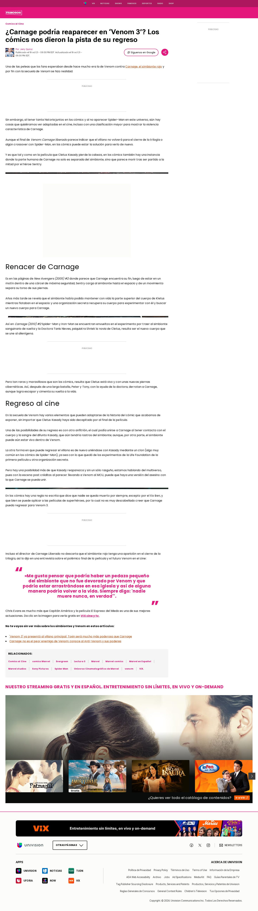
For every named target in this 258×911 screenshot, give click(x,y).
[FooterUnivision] (30, 845)
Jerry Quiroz (26, 49)
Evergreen (62, 661)
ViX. (141, 668)
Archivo (157, 877)
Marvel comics (114, 661)
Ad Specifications (181, 877)
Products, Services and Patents (172, 884)
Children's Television (195, 891)
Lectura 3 (79, 661)
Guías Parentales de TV (226, 877)
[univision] (13, 12)
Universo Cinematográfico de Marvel (96, 668)
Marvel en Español (140, 661)
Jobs (167, 877)
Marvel (95, 661)
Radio (160, 3)
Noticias (104, 3)
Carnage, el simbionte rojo (143, 67)
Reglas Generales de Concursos (137, 891)
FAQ (209, 877)
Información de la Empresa (224, 870)
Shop (171, 3)
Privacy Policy (161, 870)
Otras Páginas (66, 845)
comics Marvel (41, 661)
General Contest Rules (169, 891)
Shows (118, 3)
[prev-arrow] (3, 776)
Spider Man (61, 668)
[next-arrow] (251, 776)
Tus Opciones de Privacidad (224, 891)
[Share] (164, 52)
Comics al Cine (14, 23)
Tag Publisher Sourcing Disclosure (134, 884)
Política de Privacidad (139, 870)
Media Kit (199, 877)
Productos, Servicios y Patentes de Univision (215, 884)
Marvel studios (17, 668)
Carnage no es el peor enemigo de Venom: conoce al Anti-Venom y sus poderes (65, 641)
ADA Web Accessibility (138, 877)
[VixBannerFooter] (129, 828)
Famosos (131, 3)
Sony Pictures (40, 668)
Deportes (147, 3)
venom (129, 668)
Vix (93, 3)
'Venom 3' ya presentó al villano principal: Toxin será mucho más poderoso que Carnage (70, 636)
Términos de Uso (180, 870)
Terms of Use (199, 870)
